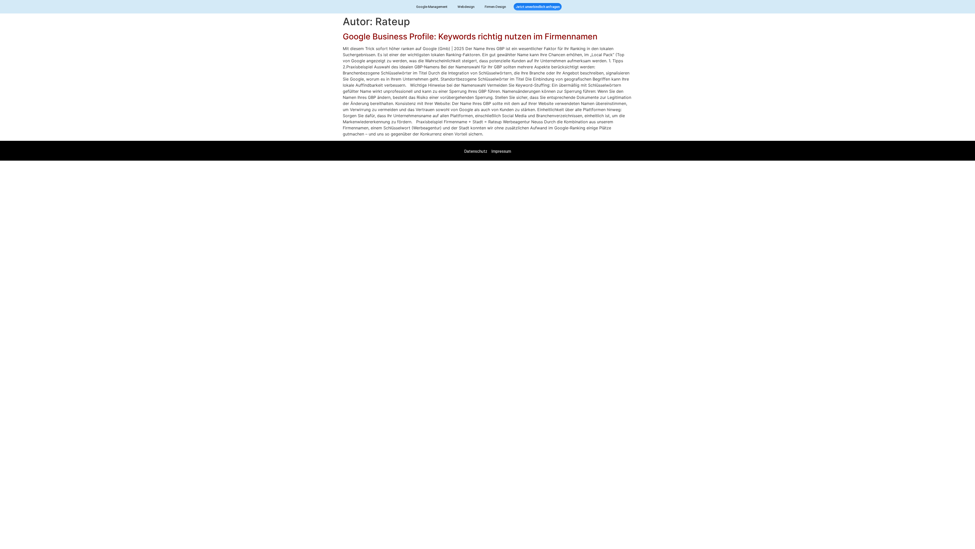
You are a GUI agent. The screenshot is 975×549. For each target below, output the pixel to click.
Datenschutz (475, 151)
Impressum (501, 151)
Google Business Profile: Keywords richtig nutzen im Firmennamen (470, 36)
